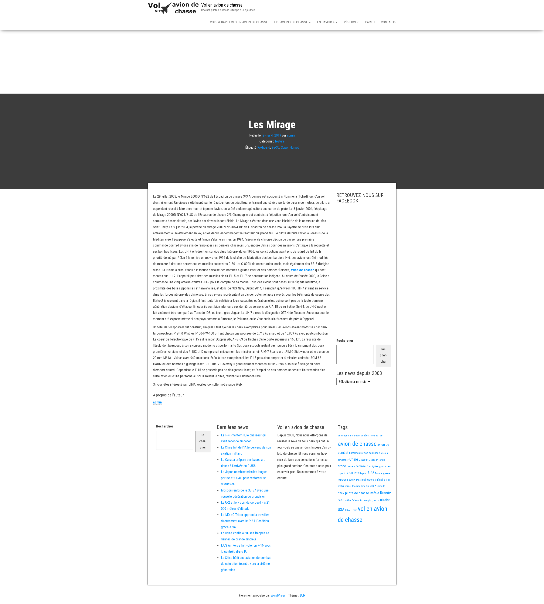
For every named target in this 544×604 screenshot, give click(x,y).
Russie (385, 492)
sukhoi (347, 500)
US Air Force (351, 510)
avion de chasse (302, 270)
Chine (353, 459)
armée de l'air (375, 435)
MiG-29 (373, 486)
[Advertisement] (272, 61)
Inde (358, 479)
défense (361, 466)
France (378, 473)
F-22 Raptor (360, 473)
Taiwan (355, 500)
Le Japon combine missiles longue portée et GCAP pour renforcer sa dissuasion (244, 478)
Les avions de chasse (291, 22)
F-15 (345, 473)
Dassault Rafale (377, 459)
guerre (386, 473)
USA (341, 509)
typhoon (375, 500)
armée (364, 435)
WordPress (278, 595)
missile (381, 485)
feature (280, 141)
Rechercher (344, 341)
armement (355, 435)
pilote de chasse (357, 493)
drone (342, 466)
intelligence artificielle (373, 479)
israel (348, 485)
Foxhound (263, 147)
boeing (384, 453)
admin (291, 135)
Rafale (374, 493)
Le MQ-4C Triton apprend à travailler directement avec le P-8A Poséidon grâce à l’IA (245, 521)
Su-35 (275, 147)
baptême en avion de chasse (364, 453)
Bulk (302, 595)
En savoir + (326, 22)
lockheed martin (360, 485)
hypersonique (345, 479)
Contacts (388, 22)
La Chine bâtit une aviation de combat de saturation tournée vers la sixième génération (246, 564)
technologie (365, 500)
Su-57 (341, 500)
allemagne (343, 435)
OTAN (341, 493)
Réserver (351, 22)
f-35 (371, 472)
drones (351, 466)
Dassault (363, 459)
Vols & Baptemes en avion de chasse (239, 22)
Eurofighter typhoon (377, 466)
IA (354, 479)
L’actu (370, 22)
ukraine (385, 500)
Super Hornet (290, 147)
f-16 (351, 473)
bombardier (343, 460)
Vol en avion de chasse (221, 5)
